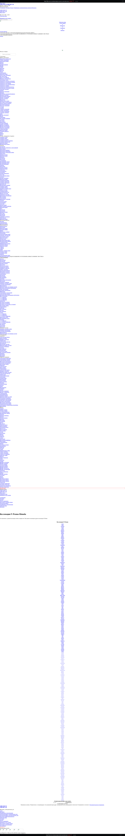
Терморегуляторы (4, 244)
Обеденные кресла (4, 427)
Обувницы (2, 470)
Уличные (2, 347)
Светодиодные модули (5, 341)
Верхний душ (3, 184)
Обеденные (2, 433)
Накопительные (3, 226)
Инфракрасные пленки (5, 243)
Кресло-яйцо (3, 430)
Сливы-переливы (4, 129)
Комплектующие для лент (6, 345)
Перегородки (3, 217)
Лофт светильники (4, 289)
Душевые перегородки (5, 141)
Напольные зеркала (4, 479)
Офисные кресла (3, 424)
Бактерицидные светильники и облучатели (9, 295)
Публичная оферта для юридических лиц (9, 815)
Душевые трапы (3, 251)
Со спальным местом (4, 412)
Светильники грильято (5, 359)
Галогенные (2, 377)
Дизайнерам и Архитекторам (6, 504)
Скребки (2, 108)
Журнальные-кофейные (5, 440)
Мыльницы (2, 99)
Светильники (3, 72)
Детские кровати (3, 417)
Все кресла (2, 423)
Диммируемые (3, 378)
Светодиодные (3, 366)
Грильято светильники (5, 401)
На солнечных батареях (5, 352)
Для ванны (2, 172)
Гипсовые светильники (5, 290)
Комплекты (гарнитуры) (5, 58)
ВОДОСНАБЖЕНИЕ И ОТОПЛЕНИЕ (18, 256)
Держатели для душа (4, 194)
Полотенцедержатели (5, 104)
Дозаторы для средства (5, 235)
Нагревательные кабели (5, 241)
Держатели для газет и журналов (7, 81)
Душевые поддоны (4, 139)
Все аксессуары (3, 76)
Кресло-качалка (3, 429)
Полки (1, 71)
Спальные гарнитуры (5, 483)
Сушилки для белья (4, 112)
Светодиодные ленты (5, 337)
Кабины (2, 133)
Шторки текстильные (5, 126)
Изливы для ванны (4, 178)
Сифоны (2, 248)
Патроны (2, 382)
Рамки (1, 386)
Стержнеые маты (4, 242)
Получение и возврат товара (6, 502)
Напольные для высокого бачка (7, 152)
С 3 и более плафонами (5, 316)
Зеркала (1, 62)
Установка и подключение (6, 824)
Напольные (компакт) (5, 150)
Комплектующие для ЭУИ (6, 396)
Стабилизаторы (3, 393)
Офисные (2, 308)
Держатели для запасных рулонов (7, 82)
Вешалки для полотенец (5, 78)
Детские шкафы (3, 464)
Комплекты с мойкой (4, 231)
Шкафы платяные (4, 463)
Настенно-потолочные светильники (8, 288)
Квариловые (3, 122)
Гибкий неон (3, 340)
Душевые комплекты (4, 182)
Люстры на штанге (4, 265)
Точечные (2, 278)
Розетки (2, 385)
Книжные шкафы (4, 465)
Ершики (2, 90)
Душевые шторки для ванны (6, 140)
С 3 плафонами (3, 299)
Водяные (2, 221)
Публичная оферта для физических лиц (9, 814)
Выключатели (3, 387)
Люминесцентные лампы (5, 403)
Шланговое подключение (5, 195)
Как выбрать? (3, 825)
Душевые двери (3, 138)
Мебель (32, 32)
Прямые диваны (3, 409)
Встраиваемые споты (4, 318)
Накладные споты (4, 317)
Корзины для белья (4, 95)
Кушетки (2, 414)
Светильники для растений (6, 292)
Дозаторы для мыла (4, 89)
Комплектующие (3, 74)
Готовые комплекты (4, 173)
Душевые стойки (4, 186)
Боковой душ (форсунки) (5, 188)
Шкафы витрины (4, 467)
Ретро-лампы (3, 367)
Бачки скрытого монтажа (5, 206)
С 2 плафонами (3, 298)
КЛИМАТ (30, 256)
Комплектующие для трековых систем (8, 286)
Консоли (2, 70)
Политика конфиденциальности (7, 816)
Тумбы (1, 67)
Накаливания (3, 379)
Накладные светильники (5, 279)
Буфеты (1, 472)
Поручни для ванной (4, 105)
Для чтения (2, 325)
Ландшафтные (3, 348)
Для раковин (3, 202)
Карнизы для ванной (4, 91)
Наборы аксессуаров (4, 100)
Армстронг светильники (5, 400)
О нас (1, 810)
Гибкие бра (2, 300)
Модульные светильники (5, 361)
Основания (2, 421)
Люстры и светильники (11, 32)
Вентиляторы (3, 406)
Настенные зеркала (4, 478)
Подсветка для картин (5, 303)
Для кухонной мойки (4, 175)
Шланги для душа (4, 193)
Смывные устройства (5, 216)
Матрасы (2, 419)
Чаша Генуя (2, 153)
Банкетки (2, 68)
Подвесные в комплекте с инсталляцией (9, 147)
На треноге (2, 324)
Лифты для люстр (4, 269)
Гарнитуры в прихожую (5, 485)
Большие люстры (4, 263)
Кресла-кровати (3, 426)
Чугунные (2, 120)
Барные (1, 434)
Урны (1, 113)
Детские (2, 310)
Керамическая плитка (21, 32)
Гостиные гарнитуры (4, 484)
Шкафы (1, 65)
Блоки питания (3, 338)
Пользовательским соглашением (97, 804)
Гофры (1, 249)
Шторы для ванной (4, 115)
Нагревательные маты (5, 240)
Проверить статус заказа (5, 822)
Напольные (2, 166)
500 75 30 (3, 11)
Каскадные (2, 264)
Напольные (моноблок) (5, 151)
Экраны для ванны (4, 124)
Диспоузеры (2, 233)
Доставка (8, 7)
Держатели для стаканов (5, 83)
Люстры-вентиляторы (5, 270)
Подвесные (2, 146)
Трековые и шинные (4, 282)
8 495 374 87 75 (3, 4)
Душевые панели (4, 187)
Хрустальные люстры (5, 262)
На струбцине (3, 309)
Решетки (2, 254)
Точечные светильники (5, 362)
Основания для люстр (5, 272)
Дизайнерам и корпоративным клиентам (23, 7)
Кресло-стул (2, 428)
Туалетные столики (4, 444)
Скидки (1, 31)
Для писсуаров (3, 201)
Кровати (2, 416)
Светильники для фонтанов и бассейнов (9, 405)
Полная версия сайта (4, 828)
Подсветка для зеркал (5, 302)
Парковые (2, 353)
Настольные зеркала (4, 481)
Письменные (3, 446)
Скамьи (1, 461)
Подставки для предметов (6, 102)
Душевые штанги (4, 191)
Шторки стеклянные (4, 125)
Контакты (34, 7)
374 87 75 (3, 10)
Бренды (5, 31)
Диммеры (2, 388)
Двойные (2, 165)
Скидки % (2, 827)
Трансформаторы (4, 394)
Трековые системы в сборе (6, 283)
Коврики (2, 92)
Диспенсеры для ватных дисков (7, 88)
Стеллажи (2, 475)
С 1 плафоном (3, 297)
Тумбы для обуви (4, 451)
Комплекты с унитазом (5, 199)
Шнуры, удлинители (4, 392)
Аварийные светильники (5, 399)
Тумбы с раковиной (4, 60)
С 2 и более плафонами (5, 322)
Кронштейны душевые (5, 185)
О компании (2, 7)
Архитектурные (3, 351)
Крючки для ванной (4, 97)
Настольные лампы (4, 364)
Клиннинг (28, 32)
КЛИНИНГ (34, 256)
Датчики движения (4, 391)
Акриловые (2, 117)
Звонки (1, 389)
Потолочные (3, 260)
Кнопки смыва (3, 205)
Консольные (2, 441)
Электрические (3, 222)
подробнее (76, 1)
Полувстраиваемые (4, 164)
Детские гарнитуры (4, 486)
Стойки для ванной (4, 110)
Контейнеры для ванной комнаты (7, 93)
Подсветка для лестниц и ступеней (8, 304)
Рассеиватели (3, 343)
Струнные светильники (5, 284)
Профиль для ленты (4, 339)
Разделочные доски (4, 236)
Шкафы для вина (4, 474)
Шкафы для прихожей (5, 469)
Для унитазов (3, 198)
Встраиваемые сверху (5, 161)
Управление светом (4, 267)
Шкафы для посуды (4, 468)
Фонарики (2, 355)
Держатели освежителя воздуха (7, 86)
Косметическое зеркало (5, 96)
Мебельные (2, 291)
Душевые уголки (4, 137)
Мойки (1, 230)
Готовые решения (4, 64)
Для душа (2, 174)
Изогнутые (2, 326)
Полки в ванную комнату (5, 103)
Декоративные (3, 306)
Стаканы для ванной (4, 109)
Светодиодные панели (5, 293)
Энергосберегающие (4, 375)
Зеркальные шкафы (4, 61)
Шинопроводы (3, 285)
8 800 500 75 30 (10, 4)
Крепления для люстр (5, 271)
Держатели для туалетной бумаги (7, 84)
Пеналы (2, 63)
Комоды (2, 69)
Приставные (3, 148)
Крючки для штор (4, 98)
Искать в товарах (4, 51)
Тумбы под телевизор (5, 454)
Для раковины (3, 171)
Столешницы (3, 160)
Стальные (2, 119)
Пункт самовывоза (4, 501)
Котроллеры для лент (4, 344)
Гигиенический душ (4, 192)
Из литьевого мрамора (5, 118)
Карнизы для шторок (4, 127)
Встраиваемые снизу (4, 162)
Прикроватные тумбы (5, 450)
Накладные (2, 159)
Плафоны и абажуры (4, 268)
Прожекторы (3, 350)
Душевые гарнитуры (4, 181)
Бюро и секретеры (4, 471)
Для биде (2, 177)
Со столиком (3, 323)
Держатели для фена (4, 85)
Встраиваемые (3, 277)
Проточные (2, 227)
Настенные (2, 281)
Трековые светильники (5, 330)
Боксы (1, 134)
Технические (3, 380)
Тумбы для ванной (4, 453)
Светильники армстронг (5, 358)
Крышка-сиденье (4, 154)
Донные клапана (3, 167)
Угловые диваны (3, 410)
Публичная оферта (4, 503)
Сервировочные (3, 442)
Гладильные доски (4, 79)
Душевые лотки (3, 253)
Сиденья (2, 106)
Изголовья (2, 420)
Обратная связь (3, 505)
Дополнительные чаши (5, 234)
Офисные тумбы (3, 455)
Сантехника (2, 32)
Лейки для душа (3, 189)
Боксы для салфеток (4, 77)
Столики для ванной (4, 111)
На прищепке (3, 311)
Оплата (11, 7)
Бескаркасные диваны (5, 413)
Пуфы (1, 458)
